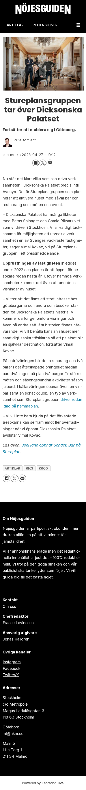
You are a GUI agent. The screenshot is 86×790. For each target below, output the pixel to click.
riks (29, 468)
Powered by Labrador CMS (43, 783)
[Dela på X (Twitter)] (42, 163)
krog (43, 468)
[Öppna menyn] (78, 25)
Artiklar (15, 25)
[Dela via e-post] (50, 163)
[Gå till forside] (43, 8)
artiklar (12, 468)
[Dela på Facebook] (35, 163)
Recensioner (45, 25)
